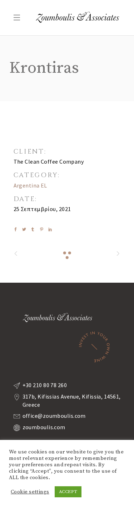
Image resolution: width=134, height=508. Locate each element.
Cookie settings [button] (30, 492)
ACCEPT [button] (68, 491)
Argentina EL (30, 185)
